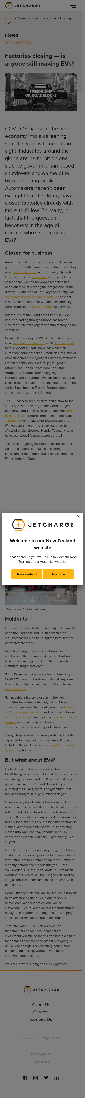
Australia (58, 574)
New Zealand (27, 574)
